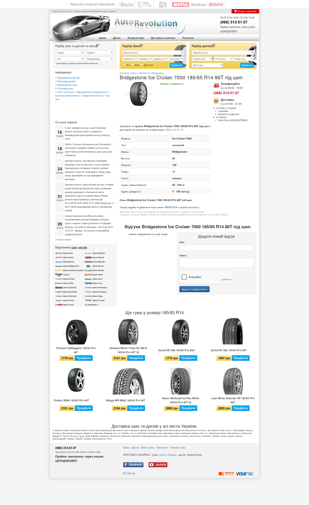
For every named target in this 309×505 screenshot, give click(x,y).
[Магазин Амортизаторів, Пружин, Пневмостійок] (144, 4)
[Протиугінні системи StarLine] (199, 4)
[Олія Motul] (181, 4)
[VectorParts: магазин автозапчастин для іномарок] (126, 4)
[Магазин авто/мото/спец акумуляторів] (162, 4)
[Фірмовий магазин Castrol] (217, 4)
